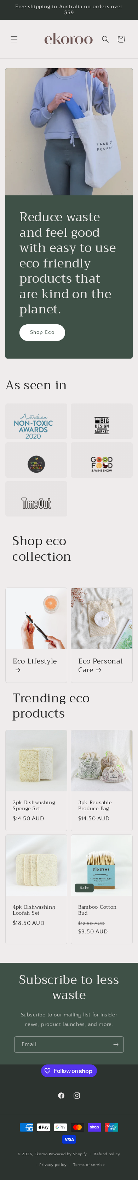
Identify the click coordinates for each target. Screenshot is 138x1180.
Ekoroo (41, 1154)
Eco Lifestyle (35, 662)
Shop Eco (42, 332)
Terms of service (89, 1165)
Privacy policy (53, 1165)
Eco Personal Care (100, 665)
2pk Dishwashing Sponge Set (34, 806)
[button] (14, 39)
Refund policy (107, 1154)
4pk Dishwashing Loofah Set (34, 910)
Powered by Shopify (68, 1154)
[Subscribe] (115, 1044)
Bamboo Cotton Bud (97, 910)
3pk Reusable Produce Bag (94, 806)
